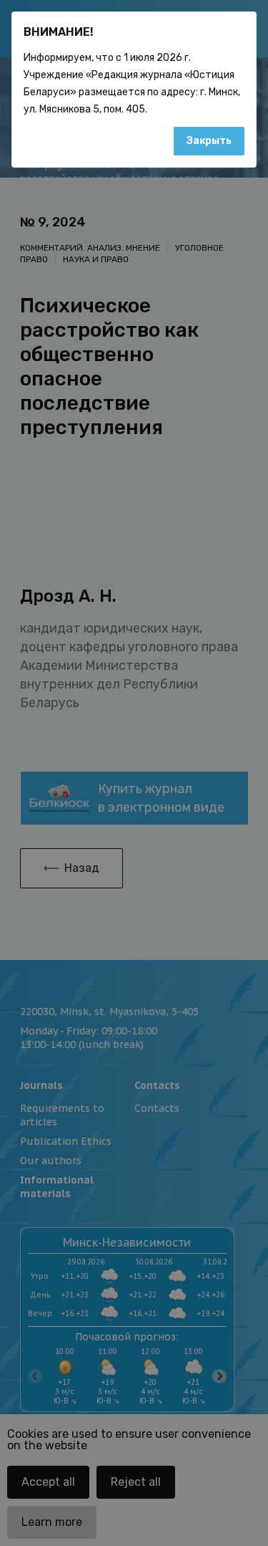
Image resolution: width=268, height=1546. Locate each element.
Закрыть (209, 141)
